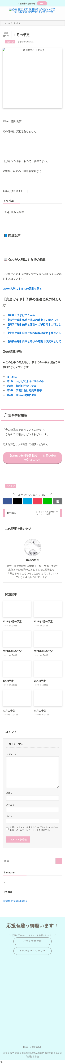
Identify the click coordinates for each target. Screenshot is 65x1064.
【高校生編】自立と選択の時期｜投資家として (34, 341)
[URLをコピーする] (57, 501)
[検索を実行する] (58, 861)
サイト (9, 816)
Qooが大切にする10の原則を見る (22, 288)
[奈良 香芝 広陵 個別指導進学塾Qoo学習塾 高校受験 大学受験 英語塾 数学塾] (32, 13)
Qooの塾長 (32, 560)
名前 (9, 792)
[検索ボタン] (61, 13)
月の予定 (10, 41)
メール (10, 804)
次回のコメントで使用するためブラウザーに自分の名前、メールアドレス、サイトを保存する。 (34, 828)
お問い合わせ (36, 1046)
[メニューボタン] (4, 13)
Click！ (42, 3)
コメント (11, 753)
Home (25, 1046)
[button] (7, 501)
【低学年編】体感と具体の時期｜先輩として (33, 320)
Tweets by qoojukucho (15, 900)
